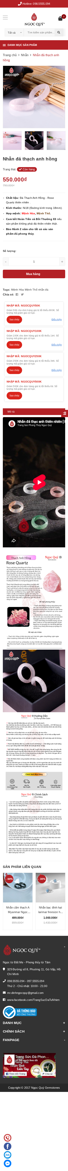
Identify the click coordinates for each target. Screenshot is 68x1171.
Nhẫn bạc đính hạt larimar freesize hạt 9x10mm (50, 912)
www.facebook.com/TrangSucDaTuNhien (33, 999)
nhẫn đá (43, 289)
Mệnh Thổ (31, 289)
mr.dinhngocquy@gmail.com (25, 992)
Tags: (7, 289)
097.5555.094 (35, 981)
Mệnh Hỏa (17, 289)
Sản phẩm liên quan (22, 867)
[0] (60, 19)
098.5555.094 (41, 3)
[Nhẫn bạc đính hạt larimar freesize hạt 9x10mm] (50, 887)
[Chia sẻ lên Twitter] (22, 294)
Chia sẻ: (8, 294)
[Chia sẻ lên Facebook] (17, 294)
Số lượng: (9, 250)
